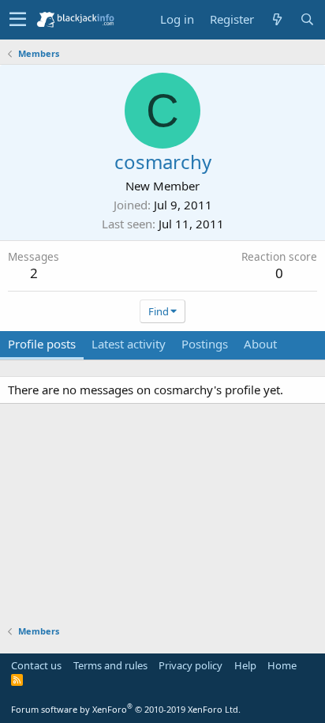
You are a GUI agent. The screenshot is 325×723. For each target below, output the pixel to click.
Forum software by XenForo (126, 709)
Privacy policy (190, 665)
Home (282, 665)
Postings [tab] (204, 344)
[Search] (307, 19)
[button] (17, 20)
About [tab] (260, 344)
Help (245, 665)
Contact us (36, 665)
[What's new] (277, 19)
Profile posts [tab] (42, 344)
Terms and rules (110, 665)
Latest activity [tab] (129, 344)
